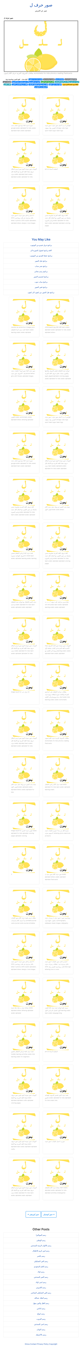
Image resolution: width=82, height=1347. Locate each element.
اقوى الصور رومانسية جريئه (13, 79)
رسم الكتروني (41, 1287)
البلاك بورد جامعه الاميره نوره (70, 84)
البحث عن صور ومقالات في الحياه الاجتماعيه (67, 82)
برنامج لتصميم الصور (41, 277)
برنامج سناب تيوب (41, 282)
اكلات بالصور (7, 84)
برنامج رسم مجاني (41, 271)
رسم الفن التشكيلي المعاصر (41, 1293)
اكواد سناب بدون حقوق (55, 84)
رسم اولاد (41, 1272)
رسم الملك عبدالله (41, 1298)
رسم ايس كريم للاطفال (41, 1251)
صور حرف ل (41, 4)
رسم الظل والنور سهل (41, 1303)
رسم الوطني (41, 1240)
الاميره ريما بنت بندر (49, 79)
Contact (33, 1344)
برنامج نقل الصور (41, 261)
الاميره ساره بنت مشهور (35, 79)
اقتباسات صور (7, 82)
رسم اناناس (41, 1308)
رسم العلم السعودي (41, 1266)
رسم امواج (41, 1314)
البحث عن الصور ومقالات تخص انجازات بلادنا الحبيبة (26, 82)
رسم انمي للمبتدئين (41, 1324)
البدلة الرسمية (59, 79)
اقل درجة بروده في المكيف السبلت (38, 84)
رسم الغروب (41, 1319)
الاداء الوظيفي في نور (70, 79)
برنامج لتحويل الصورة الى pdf (41, 250)
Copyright (53, 1344)
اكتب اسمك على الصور (47, 82)
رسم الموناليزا (41, 1235)
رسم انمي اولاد (41, 1282)
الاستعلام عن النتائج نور (41, 87)
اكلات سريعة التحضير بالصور (19, 84)
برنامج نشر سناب (41, 266)
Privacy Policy (43, 1344)
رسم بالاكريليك (41, 1335)
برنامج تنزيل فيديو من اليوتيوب (41, 245)
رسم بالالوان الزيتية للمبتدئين (41, 1245)
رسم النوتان (41, 1329)
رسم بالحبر (41, 1256)
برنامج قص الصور (41, 287)
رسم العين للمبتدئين (41, 1277)
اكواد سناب (24, 79)
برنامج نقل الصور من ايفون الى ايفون (41, 292)
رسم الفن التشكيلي (41, 1261)
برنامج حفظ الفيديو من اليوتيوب (41, 256)
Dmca (27, 1344)
